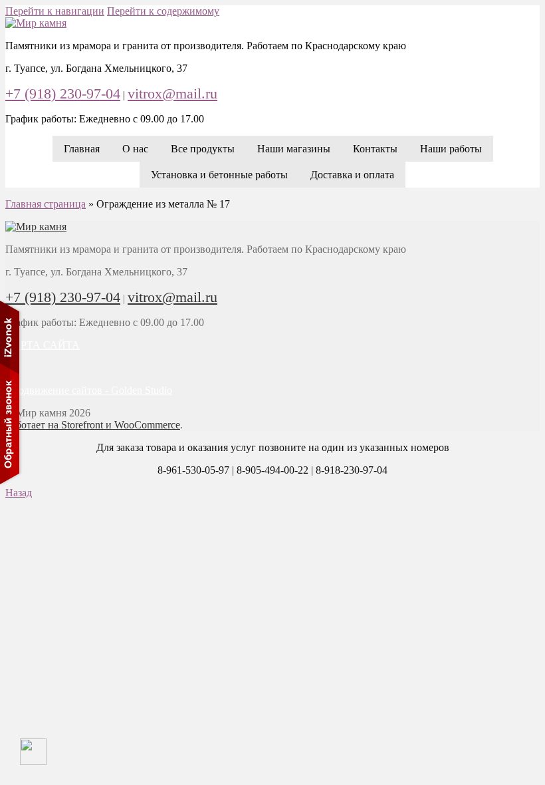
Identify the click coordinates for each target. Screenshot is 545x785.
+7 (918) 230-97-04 (62, 93)
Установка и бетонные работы (219, 174)
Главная (82, 148)
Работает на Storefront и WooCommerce (92, 424)
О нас (135, 148)
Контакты (375, 148)
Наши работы (451, 148)
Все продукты (203, 148)
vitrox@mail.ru (172, 93)
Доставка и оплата (352, 174)
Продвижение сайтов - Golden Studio (88, 390)
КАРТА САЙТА (42, 345)
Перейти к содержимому (163, 11)
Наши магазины (293, 148)
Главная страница (45, 204)
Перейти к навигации (54, 11)
